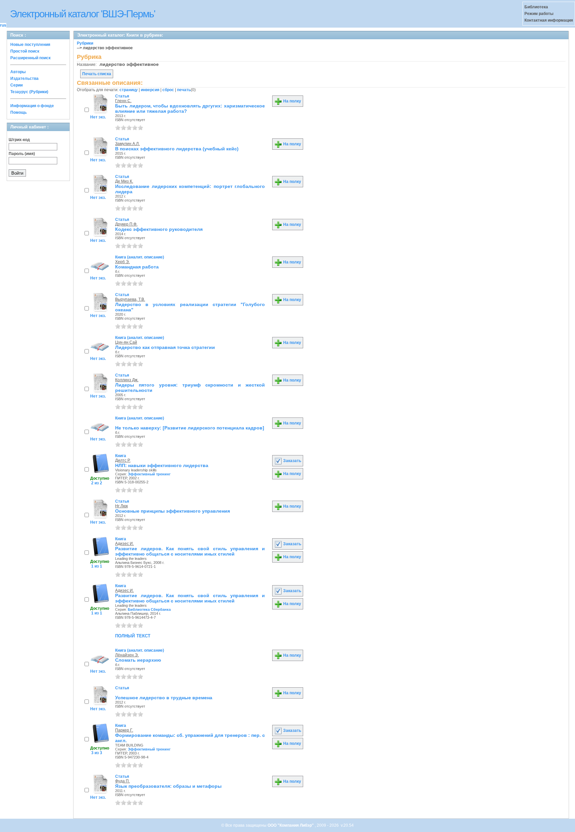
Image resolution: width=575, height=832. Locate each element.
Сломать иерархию (138, 660)
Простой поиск (24, 51)
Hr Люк (121, 506)
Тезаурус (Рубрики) (29, 91)
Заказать (291, 460)
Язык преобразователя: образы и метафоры (168, 786)
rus (3, 25)
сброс (168, 89)
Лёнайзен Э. (127, 655)
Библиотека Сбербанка (149, 609)
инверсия (150, 89)
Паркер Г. (124, 730)
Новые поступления (30, 44)
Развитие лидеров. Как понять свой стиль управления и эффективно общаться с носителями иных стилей (190, 551)
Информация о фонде (32, 105)
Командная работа (137, 266)
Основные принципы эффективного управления (172, 511)
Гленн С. (123, 100)
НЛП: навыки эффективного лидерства (161, 465)
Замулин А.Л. (127, 143)
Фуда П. (122, 781)
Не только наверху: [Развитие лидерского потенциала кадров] (189, 427)
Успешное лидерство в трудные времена (163, 697)
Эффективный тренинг (149, 474)
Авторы (18, 72)
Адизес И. (124, 543)
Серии (16, 85)
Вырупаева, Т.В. (130, 299)
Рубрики (85, 43)
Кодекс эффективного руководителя (159, 229)
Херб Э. (122, 261)
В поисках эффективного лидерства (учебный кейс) (177, 148)
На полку (291, 101)
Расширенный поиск (30, 58)
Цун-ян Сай (126, 342)
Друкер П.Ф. (126, 224)
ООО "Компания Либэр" (291, 825)
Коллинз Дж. (126, 380)
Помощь (18, 112)
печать (184, 89)
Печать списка (96, 74)
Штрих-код (19, 139)
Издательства (24, 78)
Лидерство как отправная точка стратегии (165, 347)
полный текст (132, 635)
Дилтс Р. (122, 460)
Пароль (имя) (22, 153)
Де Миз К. (124, 181)
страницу (128, 89)
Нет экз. (98, 117)
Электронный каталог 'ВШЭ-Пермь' (82, 13)
